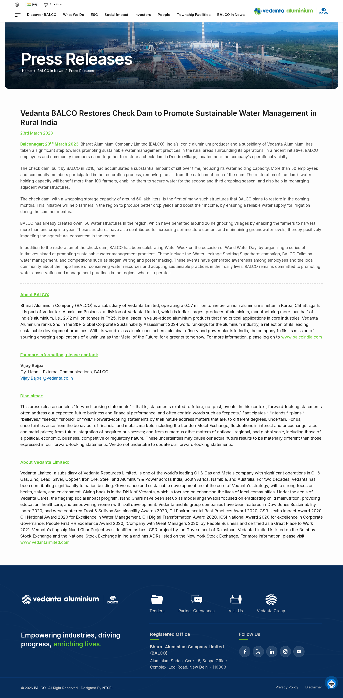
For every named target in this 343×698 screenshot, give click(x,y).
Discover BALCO (41, 14)
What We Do (73, 14)
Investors (143, 14)
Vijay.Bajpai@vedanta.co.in (46, 378)
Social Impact (116, 14)
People (164, 14)
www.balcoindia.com (301, 337)
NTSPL (108, 688)
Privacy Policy (287, 687)
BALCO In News (231, 14)
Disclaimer (313, 687)
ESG (94, 14)
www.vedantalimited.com (45, 542)
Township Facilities (194, 14)
